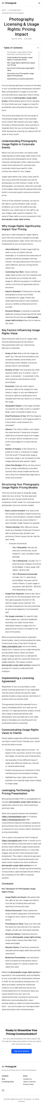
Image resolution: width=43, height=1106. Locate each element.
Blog (3, 1079)
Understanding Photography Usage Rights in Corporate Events (20, 59)
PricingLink (11, 1066)
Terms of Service (29, 1082)
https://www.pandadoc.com (14, 817)
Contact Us (27, 1079)
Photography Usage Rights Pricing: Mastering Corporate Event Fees (19, 53)
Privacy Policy (28, 1084)
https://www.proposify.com (13, 820)
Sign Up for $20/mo (21, 1051)
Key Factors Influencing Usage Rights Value (20, 69)
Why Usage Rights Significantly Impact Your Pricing (21, 64)
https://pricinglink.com (11, 646)
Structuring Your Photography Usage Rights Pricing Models (20, 75)
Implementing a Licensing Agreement (20, 79)
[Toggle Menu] (39, 3)
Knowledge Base (8, 1082)
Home (4, 10)
